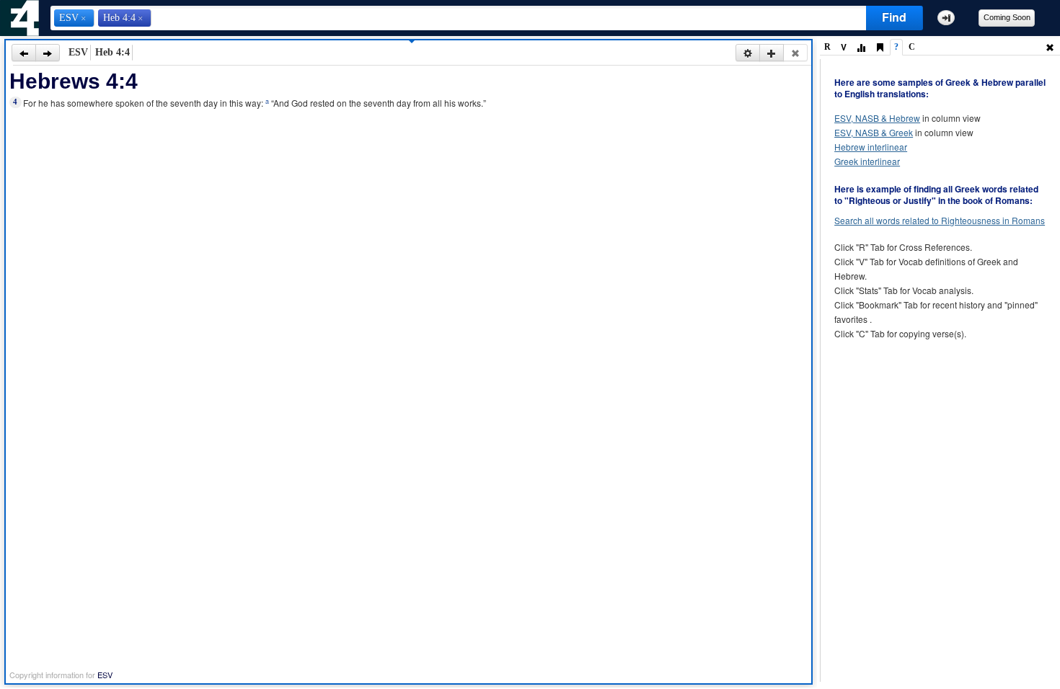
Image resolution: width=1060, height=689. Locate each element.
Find (894, 17)
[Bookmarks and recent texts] (879, 48)
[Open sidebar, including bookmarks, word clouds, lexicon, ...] (946, 17)
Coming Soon (1007, 17)
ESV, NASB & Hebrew (877, 118)
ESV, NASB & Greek (873, 132)
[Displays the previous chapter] (24, 52)
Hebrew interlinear (870, 147)
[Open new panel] (771, 52)
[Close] (795, 52)
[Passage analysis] (861, 48)
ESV (104, 674)
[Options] (748, 52)
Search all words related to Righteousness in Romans (939, 220)
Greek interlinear (867, 161)
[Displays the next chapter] (47, 52)
